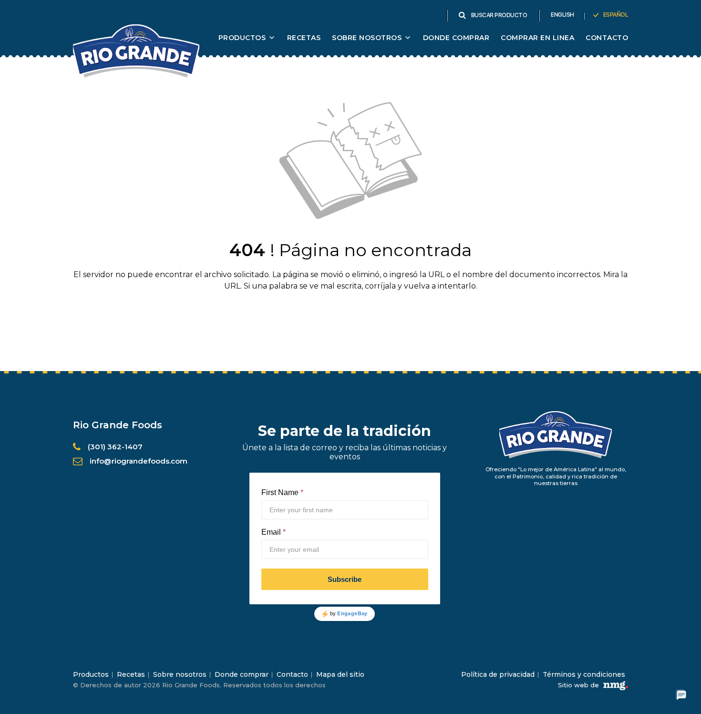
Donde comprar (456, 37)
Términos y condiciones (584, 674)
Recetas (304, 37)
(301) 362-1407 (115, 446)
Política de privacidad (498, 674)
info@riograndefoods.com (138, 461)
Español (616, 14)
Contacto (607, 37)
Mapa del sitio (340, 674)
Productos (242, 37)
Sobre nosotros (179, 674)
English (562, 14)
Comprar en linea (537, 37)
